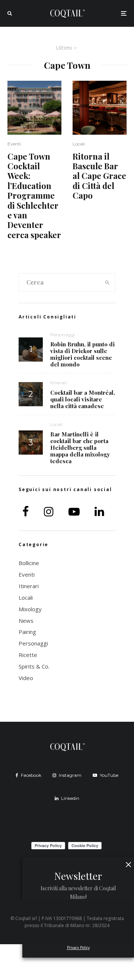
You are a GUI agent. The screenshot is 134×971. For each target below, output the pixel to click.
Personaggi (62, 334)
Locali (79, 144)
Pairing (27, 631)
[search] (107, 282)
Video (26, 678)
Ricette (28, 654)
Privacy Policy (78, 947)
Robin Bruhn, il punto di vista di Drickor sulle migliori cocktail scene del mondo (82, 354)
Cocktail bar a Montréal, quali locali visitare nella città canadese (82, 399)
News (26, 620)
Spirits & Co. (34, 666)
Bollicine (29, 563)
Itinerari (58, 382)
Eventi (14, 144)
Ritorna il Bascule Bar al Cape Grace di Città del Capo (99, 176)
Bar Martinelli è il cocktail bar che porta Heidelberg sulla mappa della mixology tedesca (80, 447)
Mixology (30, 609)
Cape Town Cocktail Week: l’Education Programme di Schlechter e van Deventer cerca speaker (34, 195)
